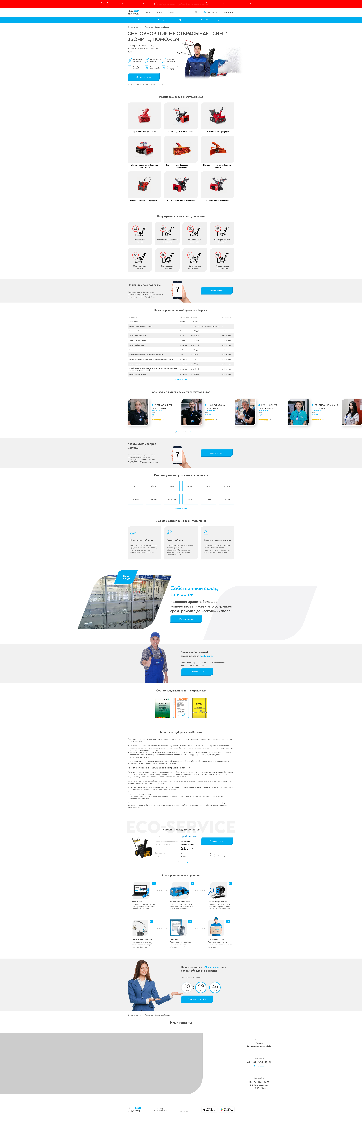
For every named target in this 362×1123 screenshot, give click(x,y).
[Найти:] (183, 11)
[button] (181, 379)
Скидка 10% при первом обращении (212, 20)
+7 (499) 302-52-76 (228, 12)
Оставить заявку (143, 77)
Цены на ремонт (163, 20)
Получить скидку (217, 841)
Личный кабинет (212, 12)
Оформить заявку (184, 20)
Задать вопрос (216, 290)
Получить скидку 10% (197, 999)
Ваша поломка (142, 20)
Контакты (160, 12)
